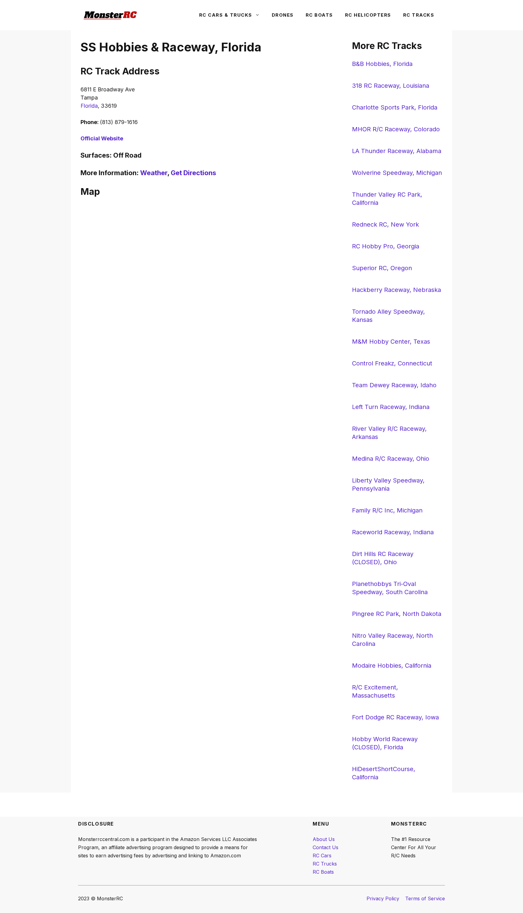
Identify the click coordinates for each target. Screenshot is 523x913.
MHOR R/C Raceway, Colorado (396, 129)
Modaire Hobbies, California (391, 665)
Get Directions (193, 173)
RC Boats (319, 15)
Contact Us (325, 847)
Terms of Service (425, 898)
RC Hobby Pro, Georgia (385, 246)
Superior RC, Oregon (382, 268)
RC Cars (322, 855)
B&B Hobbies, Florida (382, 63)
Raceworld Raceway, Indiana (393, 532)
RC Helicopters (368, 15)
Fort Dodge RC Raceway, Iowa (395, 717)
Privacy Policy (383, 898)
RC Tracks (418, 15)
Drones (283, 15)
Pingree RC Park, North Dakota (396, 613)
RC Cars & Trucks (225, 15)
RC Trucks (325, 864)
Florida (89, 106)
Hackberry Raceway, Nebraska (396, 289)
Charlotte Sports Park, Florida (394, 107)
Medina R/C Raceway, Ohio (390, 458)
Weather (153, 173)
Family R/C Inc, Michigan (387, 510)
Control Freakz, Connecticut (392, 363)
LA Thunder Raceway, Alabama (396, 151)
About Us (324, 839)
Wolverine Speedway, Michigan (397, 172)
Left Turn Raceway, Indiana (390, 407)
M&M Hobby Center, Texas (391, 341)
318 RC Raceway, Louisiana (390, 85)
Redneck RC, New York (385, 224)
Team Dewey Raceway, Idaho (394, 385)
